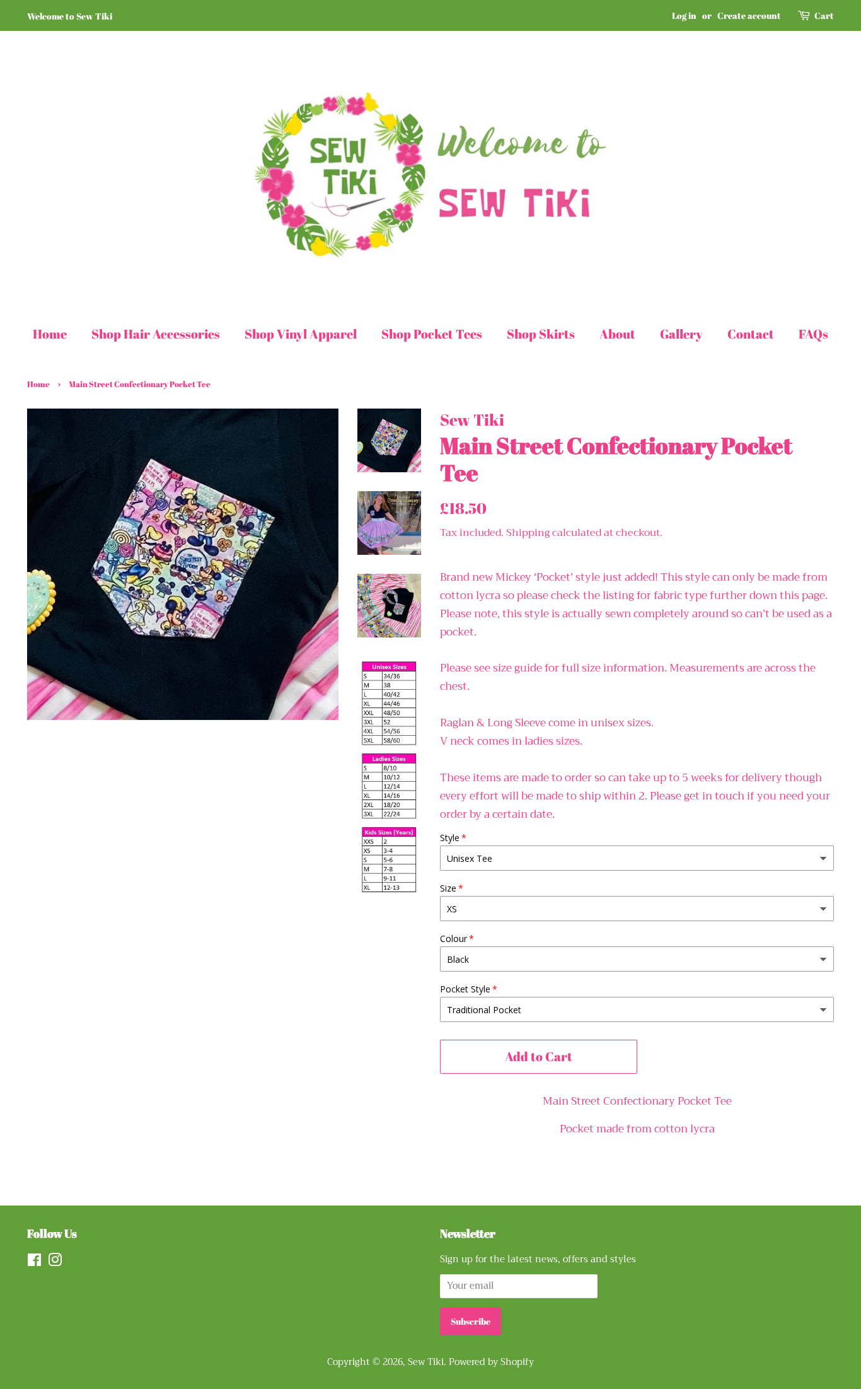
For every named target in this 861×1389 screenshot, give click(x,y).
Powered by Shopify (491, 1362)
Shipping (528, 533)
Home (50, 333)
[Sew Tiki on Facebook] (34, 1262)
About (617, 333)
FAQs (813, 333)
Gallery (681, 333)
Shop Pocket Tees (431, 333)
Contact (750, 333)
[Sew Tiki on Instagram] (55, 1262)
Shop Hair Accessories (155, 333)
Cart (824, 15)
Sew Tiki (426, 1362)
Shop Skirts (541, 333)
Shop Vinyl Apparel (301, 333)
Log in (684, 15)
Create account (749, 15)
